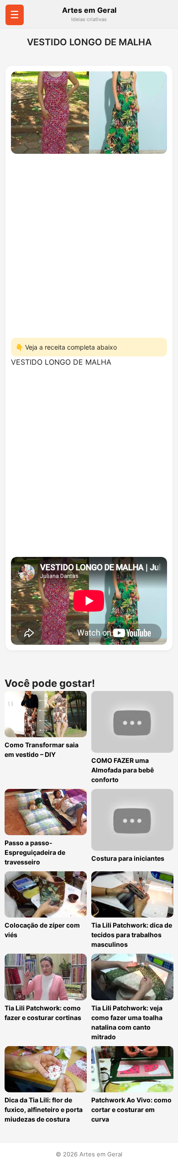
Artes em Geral (89, 10)
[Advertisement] (89, 243)
